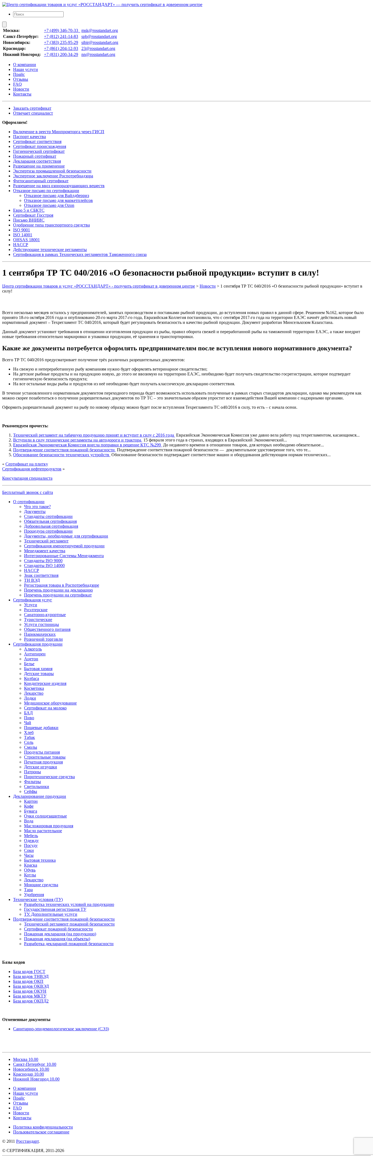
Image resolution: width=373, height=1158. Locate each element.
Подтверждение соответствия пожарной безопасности (64, 449)
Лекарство (33, 693)
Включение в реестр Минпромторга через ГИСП (58, 131)
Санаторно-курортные (45, 614)
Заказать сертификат (32, 108)
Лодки (30, 698)
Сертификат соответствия (37, 141)
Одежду (31, 840)
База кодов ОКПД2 (31, 1001)
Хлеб (29, 732)
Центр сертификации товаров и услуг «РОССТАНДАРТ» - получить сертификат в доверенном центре (98, 286)
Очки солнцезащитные (45, 816)
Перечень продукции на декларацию (58, 590)
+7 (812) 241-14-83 (61, 36)
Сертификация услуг (32, 600)
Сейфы (30, 791)
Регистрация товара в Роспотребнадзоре (61, 585)
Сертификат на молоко (45, 708)
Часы (29, 855)
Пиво (29, 717)
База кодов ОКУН (29, 991)
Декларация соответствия (37, 161)
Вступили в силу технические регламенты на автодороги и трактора (77, 440)
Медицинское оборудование (50, 703)
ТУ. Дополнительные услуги (50, 914)
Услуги (30, 604)
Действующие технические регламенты (50, 249)
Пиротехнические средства (49, 776)
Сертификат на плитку (26, 464)
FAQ (17, 84)
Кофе (29, 806)
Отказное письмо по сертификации (46, 190)
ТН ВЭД (32, 580)
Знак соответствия (41, 575)
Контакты (22, 94)
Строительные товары (45, 757)
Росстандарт (27, 1141)
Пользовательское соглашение (41, 1132)
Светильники (36, 786)
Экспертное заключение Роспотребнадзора (53, 176)
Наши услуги (25, 69)
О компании (24, 64)
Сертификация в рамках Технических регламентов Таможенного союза (80, 254)
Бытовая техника (40, 860)
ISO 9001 (21, 230)
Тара (28, 889)
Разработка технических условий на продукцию (69, 904)
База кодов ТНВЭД (31, 976)
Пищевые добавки (41, 727)
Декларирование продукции (39, 796)
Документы (35, 511)
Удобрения (34, 894)
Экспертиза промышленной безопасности (52, 171)
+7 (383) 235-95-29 (61, 42)
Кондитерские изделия (45, 683)
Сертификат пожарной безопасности (58, 929)
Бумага (30, 811)
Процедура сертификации (48, 531)
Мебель (31, 835)
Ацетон (31, 658)
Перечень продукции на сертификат (58, 595)
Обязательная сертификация (50, 521)
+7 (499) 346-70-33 (62, 30)
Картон (31, 801)
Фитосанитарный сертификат (41, 180)
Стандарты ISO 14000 (44, 565)
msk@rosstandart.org (99, 30)
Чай (27, 722)
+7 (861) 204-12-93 (61, 48)
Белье (29, 663)
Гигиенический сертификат (39, 151)
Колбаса (31, 678)
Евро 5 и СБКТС (29, 210)
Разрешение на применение (39, 166)
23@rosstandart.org (98, 48)
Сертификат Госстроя (33, 215)
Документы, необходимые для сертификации (66, 536)
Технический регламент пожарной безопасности (69, 924)
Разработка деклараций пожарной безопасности (69, 943)
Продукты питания (42, 752)
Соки (29, 850)
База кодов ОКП (28, 981)
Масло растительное (43, 830)
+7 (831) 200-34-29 (61, 54)
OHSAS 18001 (26, 239)
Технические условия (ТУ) (38, 899)
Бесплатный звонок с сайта (27, 492)
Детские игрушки (40, 767)
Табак (29, 737)
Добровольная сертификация (51, 526)
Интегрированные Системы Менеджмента (64, 555)
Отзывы (20, 79)
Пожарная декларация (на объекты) (57, 938)
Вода (28, 821)
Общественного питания (47, 629)
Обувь (29, 870)
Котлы (30, 875)
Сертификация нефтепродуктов (31, 469)
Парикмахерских (40, 634)
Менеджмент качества (44, 550)
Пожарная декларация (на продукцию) (60, 934)
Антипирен (35, 654)
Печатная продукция (43, 762)
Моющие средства (41, 884)
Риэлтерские (36, 609)
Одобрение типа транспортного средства (51, 225)
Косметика (34, 688)
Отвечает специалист (33, 113)
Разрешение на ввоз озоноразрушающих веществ (59, 185)
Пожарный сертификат (34, 156)
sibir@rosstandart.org (99, 42)
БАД (28, 713)
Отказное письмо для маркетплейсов (58, 200)
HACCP (20, 244)
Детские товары (39, 673)
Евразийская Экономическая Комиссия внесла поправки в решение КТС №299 (87, 445)
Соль (28, 742)
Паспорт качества (29, 136)
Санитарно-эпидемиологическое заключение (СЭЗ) (61, 1028)
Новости (21, 89)
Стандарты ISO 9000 (43, 560)
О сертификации (29, 501)
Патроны (32, 771)
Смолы (30, 747)
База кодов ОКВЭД (31, 986)
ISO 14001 (22, 234)
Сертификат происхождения (39, 146)
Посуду (31, 845)
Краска (30, 865)
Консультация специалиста (27, 478)
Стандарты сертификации (48, 516)
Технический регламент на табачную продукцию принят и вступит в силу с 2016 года (94, 435)
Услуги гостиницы (41, 624)
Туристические (38, 619)
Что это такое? (37, 506)
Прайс (19, 74)
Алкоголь (33, 649)
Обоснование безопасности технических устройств (61, 454)
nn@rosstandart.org (98, 54)
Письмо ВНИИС (29, 220)
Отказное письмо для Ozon (49, 205)
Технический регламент (46, 541)
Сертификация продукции (38, 644)
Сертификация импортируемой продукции (64, 546)
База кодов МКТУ (29, 996)
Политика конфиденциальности (43, 1127)
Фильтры (32, 781)
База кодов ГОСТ (29, 971)
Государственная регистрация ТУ (55, 909)
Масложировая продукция (48, 825)
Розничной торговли (43, 639)
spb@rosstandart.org (99, 36)
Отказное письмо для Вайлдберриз (56, 195)
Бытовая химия (38, 668)
